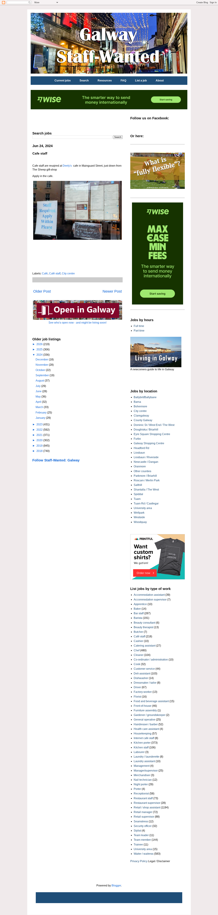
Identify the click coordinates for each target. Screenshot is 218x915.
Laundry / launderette (146, 756)
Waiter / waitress (143, 853)
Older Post (42, 291)
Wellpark (139, 512)
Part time (139, 330)
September (43, 375)
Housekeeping (142, 733)
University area (143, 508)
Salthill (138, 485)
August (40, 380)
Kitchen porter (142, 742)
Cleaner (138, 655)
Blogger (116, 885)
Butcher (138, 631)
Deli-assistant (142, 673)
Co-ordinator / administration (151, 659)
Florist (137, 696)
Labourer (139, 752)
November (42, 364)
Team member (142, 839)
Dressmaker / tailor (145, 682)
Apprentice (140, 604)
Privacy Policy (138, 861)
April (39, 401)
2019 (39, 445)
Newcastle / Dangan (146, 461)
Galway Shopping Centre (149, 443)
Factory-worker (143, 691)
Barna (137, 401)
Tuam (137, 498)
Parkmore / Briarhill (145, 475)
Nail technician (143, 779)
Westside (139, 517)
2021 (39, 435)
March (40, 407)
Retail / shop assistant (147, 807)
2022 (39, 429)
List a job (141, 80)
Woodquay (140, 522)
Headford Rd (141, 448)
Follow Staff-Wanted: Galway (56, 460)
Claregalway (141, 415)
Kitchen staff (141, 747)
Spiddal (138, 494)
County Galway (143, 420)
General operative (144, 719)
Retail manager (143, 812)
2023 (39, 424)
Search (84, 80)
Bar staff (139, 613)
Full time (139, 326)
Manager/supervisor (146, 770)
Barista (138, 617)
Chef (136, 650)
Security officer (143, 826)
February (41, 412)
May (38, 396)
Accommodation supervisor (150, 599)
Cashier (138, 641)
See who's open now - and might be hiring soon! (77, 322)
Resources (105, 80)
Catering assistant (144, 645)
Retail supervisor (144, 816)
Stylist (137, 830)
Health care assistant (146, 728)
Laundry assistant (144, 761)
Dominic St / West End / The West (154, 424)
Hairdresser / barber (146, 724)
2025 (39, 349)
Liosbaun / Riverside (146, 457)
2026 (39, 344)
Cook (137, 664)
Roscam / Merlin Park (147, 480)
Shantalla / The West (146, 489)
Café (45, 273)
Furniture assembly (145, 710)
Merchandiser (142, 775)
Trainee (138, 844)
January (41, 417)
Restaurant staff (143, 798)
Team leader (141, 835)
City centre (68, 273)
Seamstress (141, 821)
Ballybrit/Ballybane (145, 397)
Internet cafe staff (144, 738)
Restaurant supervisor (147, 802)
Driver (137, 687)
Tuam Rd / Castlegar (146, 503)
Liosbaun (139, 452)
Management (142, 765)
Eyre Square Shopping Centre (152, 434)
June (39, 391)
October (41, 370)
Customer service (144, 668)
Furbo (137, 438)
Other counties (142, 471)
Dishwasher (141, 678)
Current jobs (62, 80)
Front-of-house (142, 705)
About (160, 80)
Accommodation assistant (149, 594)
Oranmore (140, 466)
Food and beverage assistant (151, 701)
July (38, 386)
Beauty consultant (144, 622)
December (42, 359)
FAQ (123, 80)
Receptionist (141, 793)
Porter (137, 788)
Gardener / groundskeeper (149, 715)
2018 (39, 451)
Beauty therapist (143, 627)
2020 (39, 440)
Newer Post (112, 291)
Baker (137, 608)
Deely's (67, 165)
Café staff (54, 273)
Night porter (141, 784)
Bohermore (140, 406)
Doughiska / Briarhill (146, 429)
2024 (39, 354)
